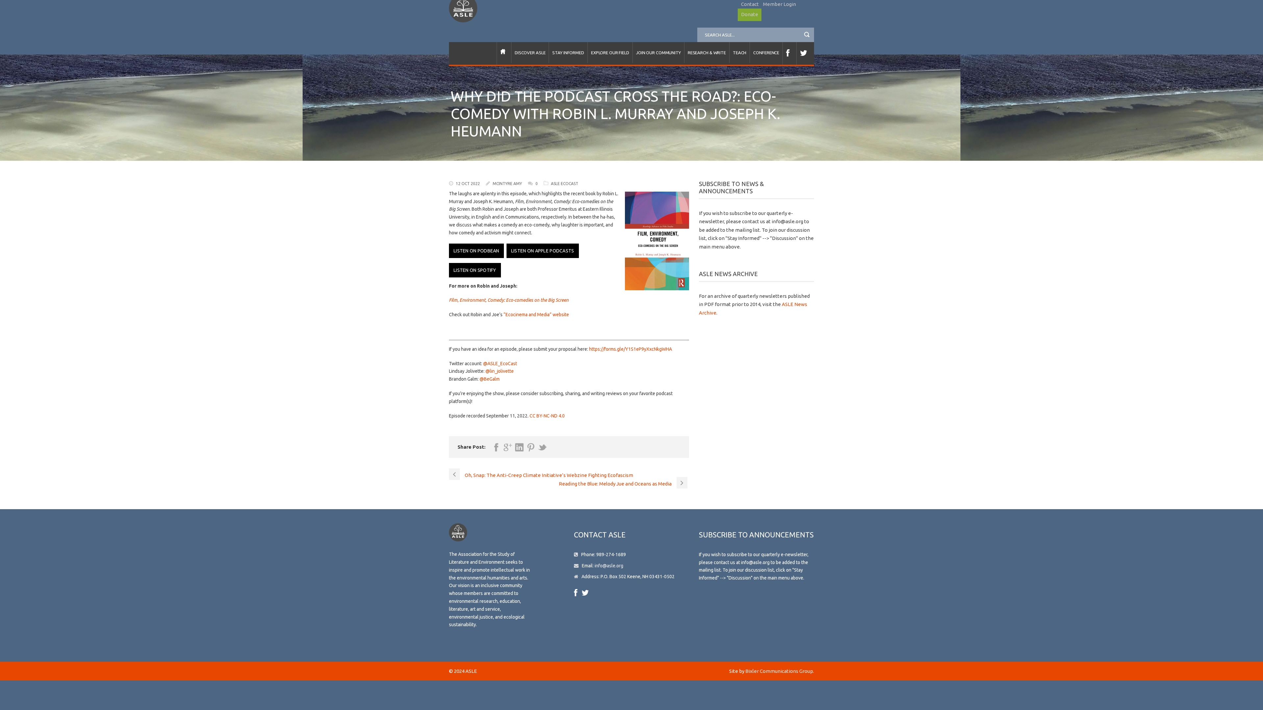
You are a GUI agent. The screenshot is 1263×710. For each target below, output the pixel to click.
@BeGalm (490, 379)
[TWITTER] (805, 53)
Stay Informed (568, 52)
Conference (766, 52)
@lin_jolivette (499, 371)
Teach (739, 52)
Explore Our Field (610, 52)
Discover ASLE (530, 52)
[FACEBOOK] (789, 53)
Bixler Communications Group (779, 671)
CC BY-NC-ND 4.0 (547, 415)
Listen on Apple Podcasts (542, 250)
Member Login (779, 4)
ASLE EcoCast (564, 183)
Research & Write (707, 52)
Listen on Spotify (475, 270)
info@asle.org (609, 565)
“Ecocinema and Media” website (536, 314)
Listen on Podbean (476, 250)
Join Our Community (658, 52)
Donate (749, 14)
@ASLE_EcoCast (500, 363)
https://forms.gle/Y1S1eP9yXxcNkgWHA (630, 349)
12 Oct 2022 (468, 183)
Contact (750, 4)
